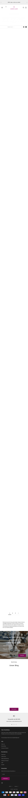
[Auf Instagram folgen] (2, 783)
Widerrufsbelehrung (5, 758)
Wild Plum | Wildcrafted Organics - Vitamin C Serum (21, 144)
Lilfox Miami (21, 505)
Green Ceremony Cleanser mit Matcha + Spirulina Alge (21, 96)
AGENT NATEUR (7, 457)
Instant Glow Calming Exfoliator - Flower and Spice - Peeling (21, 388)
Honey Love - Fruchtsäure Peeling (21, 167)
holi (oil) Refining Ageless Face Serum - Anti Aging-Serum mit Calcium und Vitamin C (21, 460)
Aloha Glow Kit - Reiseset (21, 216)
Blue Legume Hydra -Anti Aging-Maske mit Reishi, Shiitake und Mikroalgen (7, 532)
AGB (2, 762)
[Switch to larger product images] (23, 27)
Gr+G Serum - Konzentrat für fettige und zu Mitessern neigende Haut (20, 264)
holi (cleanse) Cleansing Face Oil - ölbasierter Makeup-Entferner (7, 508)
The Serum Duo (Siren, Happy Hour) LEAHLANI (21, 363)
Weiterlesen (3, 705)
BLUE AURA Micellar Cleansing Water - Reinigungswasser (7, 192)
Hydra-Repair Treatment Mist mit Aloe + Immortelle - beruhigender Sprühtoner (7, 240)
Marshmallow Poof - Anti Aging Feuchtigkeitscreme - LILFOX (7, 606)
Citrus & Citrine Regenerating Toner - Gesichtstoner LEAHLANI (20, 120)
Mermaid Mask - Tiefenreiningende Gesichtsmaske (20, 192)
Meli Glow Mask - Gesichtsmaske (7, 216)
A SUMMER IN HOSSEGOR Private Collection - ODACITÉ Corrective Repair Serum (20, 290)
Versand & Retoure (4, 748)
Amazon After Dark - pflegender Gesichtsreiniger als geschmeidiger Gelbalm (21, 532)
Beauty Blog (3, 746)
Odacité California (7, 44)
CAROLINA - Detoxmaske (7, 387)
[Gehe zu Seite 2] (18, 613)
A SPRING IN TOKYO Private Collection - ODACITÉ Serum (7, 290)
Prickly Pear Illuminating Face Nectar (21, 606)
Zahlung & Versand (4, 760)
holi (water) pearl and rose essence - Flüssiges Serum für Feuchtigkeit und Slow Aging (7, 460)
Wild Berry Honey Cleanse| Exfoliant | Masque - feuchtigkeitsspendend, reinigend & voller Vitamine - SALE (21, 340)
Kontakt (2, 764)
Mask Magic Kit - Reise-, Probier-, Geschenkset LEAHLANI (21, 48)
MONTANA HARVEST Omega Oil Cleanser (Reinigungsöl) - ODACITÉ (7, 96)
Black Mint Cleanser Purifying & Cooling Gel (7, 264)
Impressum (3, 754)
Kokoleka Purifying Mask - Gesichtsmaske (20, 411)
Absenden (22, 655)
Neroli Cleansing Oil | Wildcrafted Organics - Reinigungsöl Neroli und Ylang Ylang (7, 340)
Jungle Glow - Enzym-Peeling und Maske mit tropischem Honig (21, 582)
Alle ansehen (14, 709)
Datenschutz (3, 756)
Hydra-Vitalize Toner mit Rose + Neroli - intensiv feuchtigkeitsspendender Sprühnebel (7, 144)
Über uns (3, 744)
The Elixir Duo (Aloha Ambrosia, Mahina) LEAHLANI (7, 364)
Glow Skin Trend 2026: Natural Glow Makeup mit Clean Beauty (10, 694)
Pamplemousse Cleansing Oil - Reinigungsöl (7, 168)
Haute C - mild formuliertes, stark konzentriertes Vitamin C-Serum (7, 582)
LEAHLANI (21, 44)
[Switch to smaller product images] (26, 27)
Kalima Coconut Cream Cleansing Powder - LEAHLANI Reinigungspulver (7, 436)
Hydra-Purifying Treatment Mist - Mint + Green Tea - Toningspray (21, 436)
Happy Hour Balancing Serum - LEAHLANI (7, 71)
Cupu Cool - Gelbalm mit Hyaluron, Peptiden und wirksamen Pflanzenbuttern (21, 556)
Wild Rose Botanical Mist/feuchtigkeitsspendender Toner (20, 316)
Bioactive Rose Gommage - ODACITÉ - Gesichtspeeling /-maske (21, 72)
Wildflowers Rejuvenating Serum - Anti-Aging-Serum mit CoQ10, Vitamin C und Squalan (7, 316)
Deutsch (16, 786)
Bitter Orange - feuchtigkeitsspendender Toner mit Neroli (7, 556)
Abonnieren (5, 778)
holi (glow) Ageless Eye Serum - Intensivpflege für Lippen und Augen (7, 484)
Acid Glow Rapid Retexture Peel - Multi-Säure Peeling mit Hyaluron (21, 508)
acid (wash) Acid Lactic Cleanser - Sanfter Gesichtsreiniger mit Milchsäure (21, 484)
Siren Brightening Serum (7, 411)
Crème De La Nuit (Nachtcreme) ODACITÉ (7, 47)
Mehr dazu (14, 22)
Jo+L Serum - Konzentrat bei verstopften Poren (21, 240)
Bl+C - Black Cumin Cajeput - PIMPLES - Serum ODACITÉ (7, 120)
